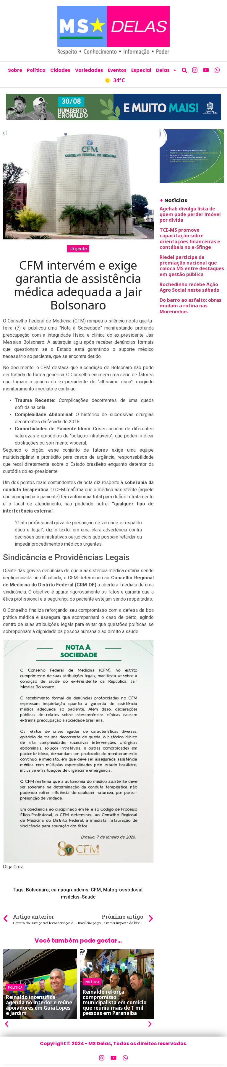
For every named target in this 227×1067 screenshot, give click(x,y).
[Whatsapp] (217, 70)
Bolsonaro (37, 890)
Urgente (78, 249)
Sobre (15, 70)
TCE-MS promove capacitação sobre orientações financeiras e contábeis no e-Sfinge (190, 238)
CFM (96, 890)
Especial (141, 70)
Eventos (117, 70)
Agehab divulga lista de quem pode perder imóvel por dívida (190, 214)
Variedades (89, 70)
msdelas (70, 897)
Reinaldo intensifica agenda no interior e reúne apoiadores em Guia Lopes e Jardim (39, 1005)
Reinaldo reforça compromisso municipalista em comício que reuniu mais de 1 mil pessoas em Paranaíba (115, 1002)
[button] (184, 70)
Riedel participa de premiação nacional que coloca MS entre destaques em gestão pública (192, 266)
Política (36, 70)
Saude (88, 897)
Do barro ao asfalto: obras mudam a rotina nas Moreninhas (190, 305)
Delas (163, 70)
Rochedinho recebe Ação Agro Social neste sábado (190, 287)
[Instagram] (195, 70)
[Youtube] (206, 70)
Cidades (60, 70)
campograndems (69, 890)
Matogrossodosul (122, 890)
